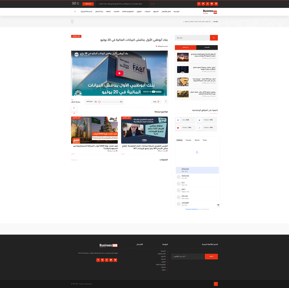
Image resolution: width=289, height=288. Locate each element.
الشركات (147, 12)
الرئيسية (176, 12)
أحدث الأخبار (185, 47)
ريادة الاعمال (99, 12)
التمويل (139, 12)
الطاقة (108, 12)
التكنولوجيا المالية (128, 12)
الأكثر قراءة (207, 47)
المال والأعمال (166, 12)
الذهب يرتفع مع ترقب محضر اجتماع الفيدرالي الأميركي (114, 4)
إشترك (211, 256)
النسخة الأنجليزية (86, 12)
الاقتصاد (116, 12)
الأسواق (155, 12)
